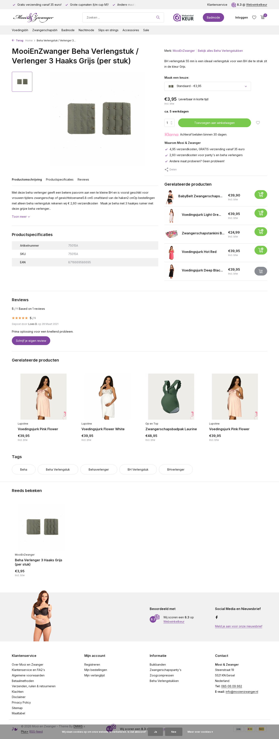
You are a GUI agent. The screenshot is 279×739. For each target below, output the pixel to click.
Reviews (83, 179)
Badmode (213, 17)
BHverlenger (175, 469)
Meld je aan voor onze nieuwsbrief (238, 626)
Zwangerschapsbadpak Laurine (171, 429)
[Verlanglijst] (254, 17)
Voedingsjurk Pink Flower (38, 429)
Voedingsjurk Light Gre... (201, 215)
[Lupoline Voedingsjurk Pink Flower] (43, 397)
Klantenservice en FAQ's (28, 670)
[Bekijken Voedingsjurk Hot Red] (171, 253)
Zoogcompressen (162, 675)
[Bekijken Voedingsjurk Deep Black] (171, 271)
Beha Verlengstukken (164, 681)
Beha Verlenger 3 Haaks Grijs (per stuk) (38, 562)
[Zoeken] (158, 17)
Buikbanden (158, 664)
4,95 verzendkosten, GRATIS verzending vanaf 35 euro (207, 149)
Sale (146, 30)
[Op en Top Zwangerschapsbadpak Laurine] (171, 397)
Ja (155, 731)
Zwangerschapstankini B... (203, 233)
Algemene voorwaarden (28, 675)
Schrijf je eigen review (31, 340)
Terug (19, 40)
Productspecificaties (60, 179)
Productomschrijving (27, 179)
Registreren (92, 664)
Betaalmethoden (23, 681)
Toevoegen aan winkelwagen (214, 123)
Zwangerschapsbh (44, 30)
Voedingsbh (20, 30)
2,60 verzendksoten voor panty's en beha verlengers (206, 155)
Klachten (17, 691)
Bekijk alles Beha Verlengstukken (220, 50)
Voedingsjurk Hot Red (199, 252)
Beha (23, 469)
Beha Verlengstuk (58, 469)
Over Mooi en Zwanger (27, 664)
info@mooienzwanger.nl (242, 691)
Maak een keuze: (176, 77)
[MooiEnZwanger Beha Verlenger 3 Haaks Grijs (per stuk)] (41, 527)
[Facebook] (216, 617)
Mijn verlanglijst (94, 675)
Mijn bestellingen (95, 670)
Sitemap (17, 708)
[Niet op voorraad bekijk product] (260, 271)
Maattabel (18, 713)
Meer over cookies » (200, 731)
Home (29, 40)
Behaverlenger (99, 469)
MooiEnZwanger (184, 50)
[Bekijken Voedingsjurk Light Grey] (171, 215)
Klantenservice (217, 4)
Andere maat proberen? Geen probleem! (197, 161)
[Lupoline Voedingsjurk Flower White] (107, 397)
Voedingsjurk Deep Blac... (202, 270)
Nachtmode (86, 30)
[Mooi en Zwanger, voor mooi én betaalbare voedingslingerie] (42, 17)
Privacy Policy (21, 702)
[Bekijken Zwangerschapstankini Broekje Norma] (171, 234)
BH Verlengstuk (138, 469)
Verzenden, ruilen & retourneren (34, 686)
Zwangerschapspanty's (165, 670)
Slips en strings (108, 30)
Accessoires (131, 30)
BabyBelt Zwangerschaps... (200, 196)
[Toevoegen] (260, 194)
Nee (173, 731)
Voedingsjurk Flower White (103, 429)
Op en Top (151, 423)
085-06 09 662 (231, 686)
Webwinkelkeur (256, 4)
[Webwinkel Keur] (183, 17)
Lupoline (23, 423)
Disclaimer (19, 697)
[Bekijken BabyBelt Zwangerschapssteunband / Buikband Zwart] (169, 197)
